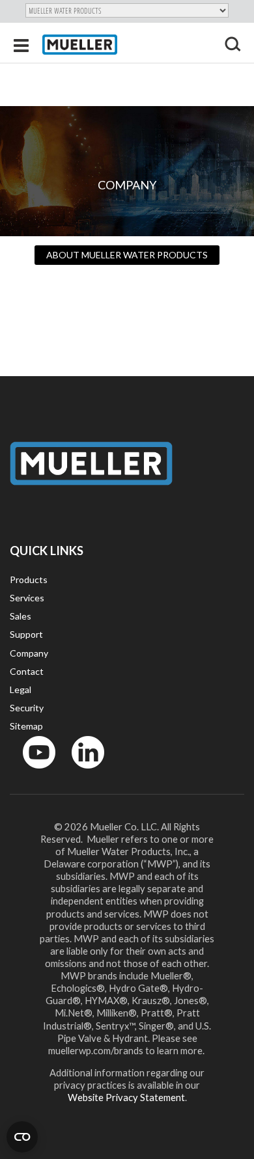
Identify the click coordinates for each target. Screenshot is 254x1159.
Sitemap (26, 725)
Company (29, 653)
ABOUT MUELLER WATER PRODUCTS (127, 254)
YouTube (32, 771)
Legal (20, 689)
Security (27, 707)
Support (26, 634)
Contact (27, 671)
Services (27, 597)
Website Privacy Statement (126, 1097)
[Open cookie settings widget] (22, 1136)
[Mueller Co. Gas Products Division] (79, 44)
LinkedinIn (84, 771)
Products (29, 579)
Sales (20, 615)
